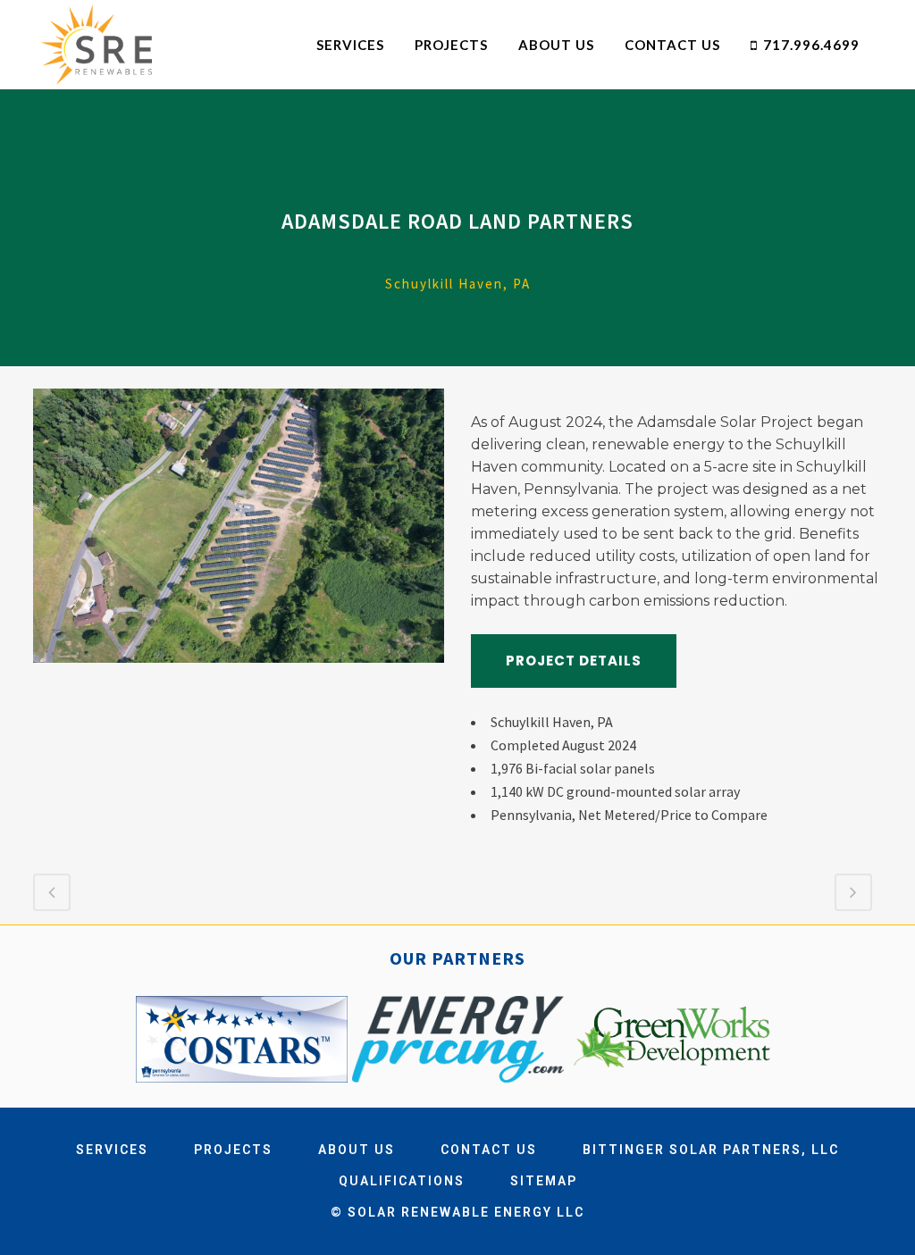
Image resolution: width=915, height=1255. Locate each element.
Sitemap (543, 1181)
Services (112, 1149)
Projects (233, 1149)
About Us (356, 1149)
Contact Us (489, 1149)
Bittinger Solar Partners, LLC (711, 1149)
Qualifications (402, 1181)
